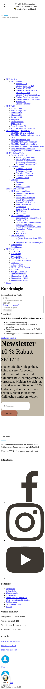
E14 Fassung (16, 254)
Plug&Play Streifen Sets (20, 140)
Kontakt (9, 607)
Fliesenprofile (16, 113)
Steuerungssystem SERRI (26, 157)
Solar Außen (21, 233)
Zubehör (14, 180)
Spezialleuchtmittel (18, 274)
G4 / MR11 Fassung (19, 258)
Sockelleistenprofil (18, 126)
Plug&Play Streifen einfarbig (22, 133)
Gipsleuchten (21, 207)
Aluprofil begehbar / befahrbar (23, 128)
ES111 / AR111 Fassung (20, 267)
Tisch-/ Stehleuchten (24, 204)
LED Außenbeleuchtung (20, 216)
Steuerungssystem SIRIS (26, 160)
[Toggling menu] (2, 15)
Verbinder (20, 182)
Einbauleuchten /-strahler (26, 193)
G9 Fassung (15, 263)
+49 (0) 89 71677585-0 (10, 641)
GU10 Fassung (17, 251)
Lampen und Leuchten (15, 189)
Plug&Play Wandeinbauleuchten (24, 144)
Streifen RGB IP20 (23, 88)
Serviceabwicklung (13, 604)
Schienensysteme (17, 236)
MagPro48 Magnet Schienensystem (30, 242)
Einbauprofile (16, 115)
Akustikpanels (16, 247)
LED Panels (21, 213)
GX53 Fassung (17, 265)
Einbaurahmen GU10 (19, 276)
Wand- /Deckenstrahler (25, 200)
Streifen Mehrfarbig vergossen (28, 99)
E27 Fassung (16, 256)
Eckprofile (15, 119)
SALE (8, 283)
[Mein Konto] (19, 37)
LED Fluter (20, 231)
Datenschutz (11, 591)
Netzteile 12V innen (24, 169)
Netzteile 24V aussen (24, 175)
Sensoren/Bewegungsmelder (27, 164)
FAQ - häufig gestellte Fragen (18, 600)
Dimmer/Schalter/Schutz (25, 162)
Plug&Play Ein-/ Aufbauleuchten (24, 142)
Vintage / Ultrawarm (19, 271)
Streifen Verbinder (23, 104)
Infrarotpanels (16, 245)
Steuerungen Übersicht (20, 155)
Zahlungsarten (11, 602)
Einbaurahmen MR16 (19, 278)
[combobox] (12, 17)
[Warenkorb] (19, 75)
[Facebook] (25, 502)
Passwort (6, 303)
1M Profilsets (16, 124)
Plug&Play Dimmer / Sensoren (23, 148)
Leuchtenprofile (17, 122)
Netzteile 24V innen (24, 171)
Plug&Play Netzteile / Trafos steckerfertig (27, 146)
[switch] (5, 685)
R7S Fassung (16, 269)
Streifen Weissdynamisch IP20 (28, 95)
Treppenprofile (17, 117)
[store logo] (10, 15)
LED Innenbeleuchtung (20, 191)
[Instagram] (25, 540)
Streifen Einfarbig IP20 (25, 86)
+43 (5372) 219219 (8, 646)
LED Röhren (21, 211)
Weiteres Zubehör (23, 186)
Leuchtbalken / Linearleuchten (28, 209)
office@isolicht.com (9, 650)
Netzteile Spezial (22, 178)
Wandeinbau (21, 195)
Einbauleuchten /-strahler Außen (28, 218)
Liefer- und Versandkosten (16, 598)
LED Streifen (11, 79)
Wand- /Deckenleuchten (25, 198)
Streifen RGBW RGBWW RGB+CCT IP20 (26, 91)
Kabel (18, 184)
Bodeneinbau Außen (24, 229)
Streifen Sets (21, 102)
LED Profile (11, 106)
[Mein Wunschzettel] (19, 56)
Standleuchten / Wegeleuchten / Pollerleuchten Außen (28, 223)
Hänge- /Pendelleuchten (25, 202)
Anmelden (7, 310)
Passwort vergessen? (11, 305)
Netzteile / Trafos (17, 166)
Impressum (10, 589)
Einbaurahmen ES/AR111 (21, 280)
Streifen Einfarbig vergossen (27, 97)
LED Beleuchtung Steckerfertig (18, 131)
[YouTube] (25, 579)
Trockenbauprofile (18, 110)
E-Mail (5, 298)
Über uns (4, 667)
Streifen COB (21, 84)
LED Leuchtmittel (13, 249)
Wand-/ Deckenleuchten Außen (28, 227)
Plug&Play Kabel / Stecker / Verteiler (25, 151)
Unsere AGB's (12, 595)
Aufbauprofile (16, 108)
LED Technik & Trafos (15, 153)
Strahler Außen (22, 220)
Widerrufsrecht (12, 593)
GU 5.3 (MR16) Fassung (21, 260)
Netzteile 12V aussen (24, 173)
